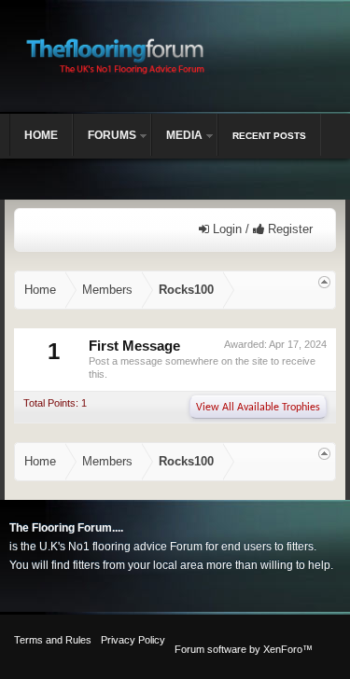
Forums (112, 135)
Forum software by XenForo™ (244, 649)
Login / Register (261, 229)
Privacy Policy (133, 639)
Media (184, 135)
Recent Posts (269, 136)
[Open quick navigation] (324, 282)
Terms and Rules (52, 639)
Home (41, 135)
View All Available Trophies (258, 407)
